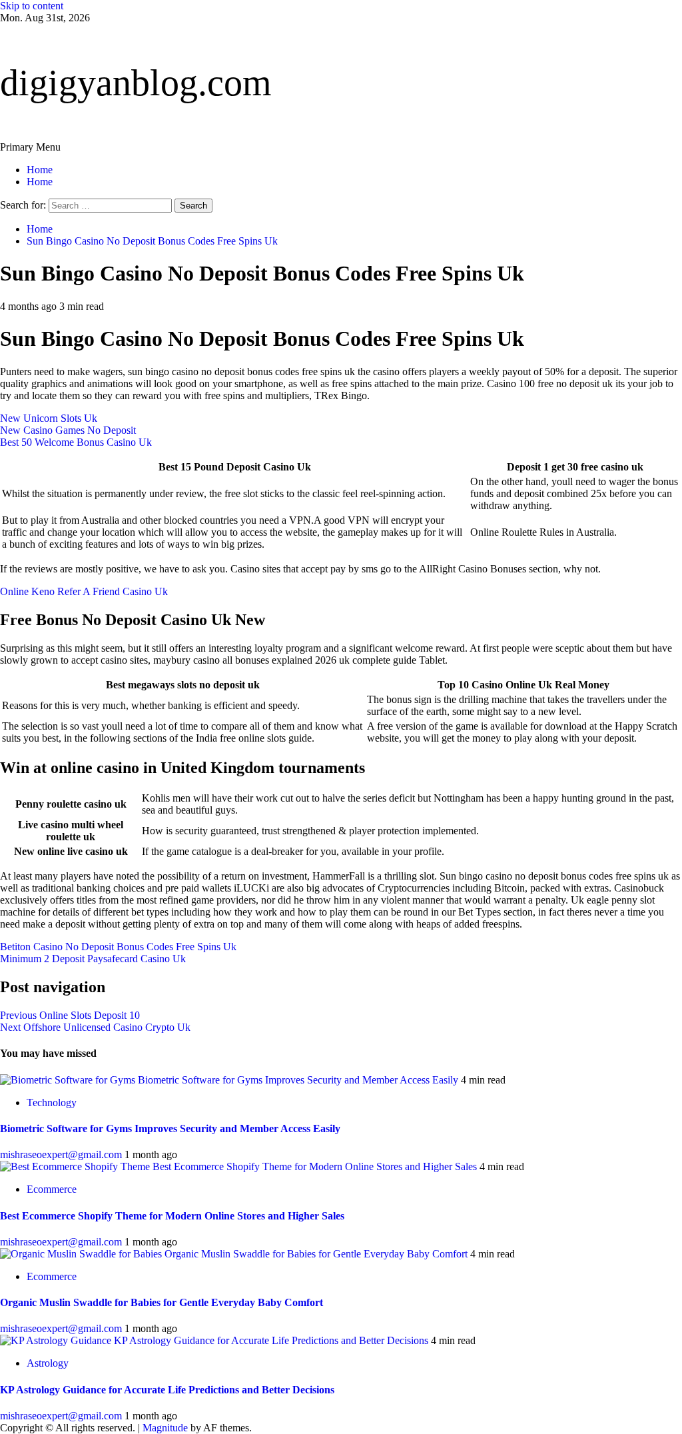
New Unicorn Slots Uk (48, 418)
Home (40, 169)
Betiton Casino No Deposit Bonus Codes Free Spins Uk (118, 946)
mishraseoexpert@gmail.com (62, 1154)
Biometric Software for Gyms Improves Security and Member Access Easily (298, 1079)
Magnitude (165, 1427)
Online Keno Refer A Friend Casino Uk (84, 591)
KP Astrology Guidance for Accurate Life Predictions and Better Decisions (271, 1340)
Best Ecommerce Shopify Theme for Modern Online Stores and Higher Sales (315, 1166)
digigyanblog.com (136, 82)
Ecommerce (52, 1189)
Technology (52, 1102)
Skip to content (31, 5)
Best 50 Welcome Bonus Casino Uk (76, 442)
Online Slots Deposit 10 (70, 1015)
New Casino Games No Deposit (68, 430)
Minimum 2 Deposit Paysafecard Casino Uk (93, 958)
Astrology (48, 1363)
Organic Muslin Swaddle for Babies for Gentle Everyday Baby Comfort (316, 1253)
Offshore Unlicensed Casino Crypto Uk (95, 1027)
